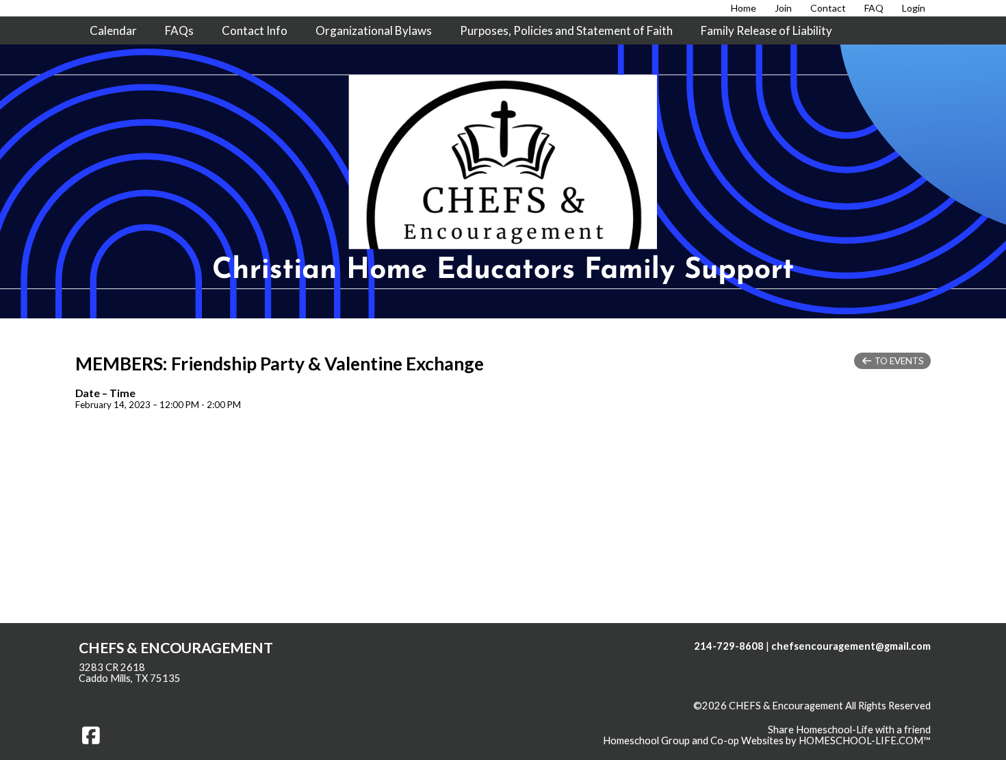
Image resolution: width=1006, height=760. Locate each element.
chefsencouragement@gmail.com (851, 646)
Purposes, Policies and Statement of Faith (566, 30)
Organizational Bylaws (373, 30)
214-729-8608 (729, 646)
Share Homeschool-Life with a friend (849, 729)
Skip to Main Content (883, 716)
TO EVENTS (898, 360)
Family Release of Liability (766, 30)
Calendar (113, 30)
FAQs (179, 30)
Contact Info (254, 30)
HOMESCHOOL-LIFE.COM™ (865, 740)
